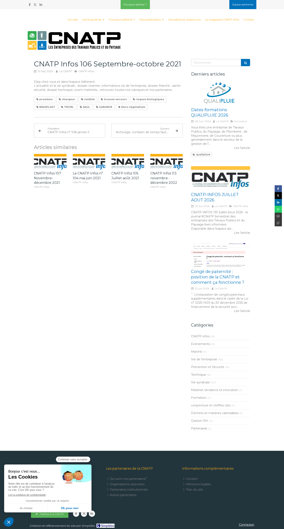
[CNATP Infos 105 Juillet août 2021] (127, 162)
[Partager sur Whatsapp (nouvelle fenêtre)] (278, 209)
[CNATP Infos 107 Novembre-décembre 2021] (50, 162)
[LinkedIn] (41, 5)
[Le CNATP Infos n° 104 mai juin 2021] (89, 162)
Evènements (200, 344)
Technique (198, 375)
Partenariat (199, 428)
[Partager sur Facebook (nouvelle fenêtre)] (278, 188)
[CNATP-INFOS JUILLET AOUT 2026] (220, 178)
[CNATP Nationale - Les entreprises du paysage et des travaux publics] (74, 40)
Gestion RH (199, 421)
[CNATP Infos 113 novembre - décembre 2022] (166, 162)
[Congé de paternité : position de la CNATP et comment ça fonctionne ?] (220, 255)
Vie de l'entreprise (204, 359)
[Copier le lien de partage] (278, 222)
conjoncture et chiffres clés (210, 405)
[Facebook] (30, 5)
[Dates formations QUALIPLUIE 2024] (220, 93)
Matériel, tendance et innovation (214, 390)
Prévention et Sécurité (207, 367)
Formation (198, 398)
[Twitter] (35, 5)
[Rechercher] (245, 62)
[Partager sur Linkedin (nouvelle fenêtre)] (278, 202)
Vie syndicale (200, 382)
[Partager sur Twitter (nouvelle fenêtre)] (278, 195)
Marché (196, 351)
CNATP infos (200, 336)
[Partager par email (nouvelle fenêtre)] (278, 216)
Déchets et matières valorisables (214, 413)
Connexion (246, 525)
